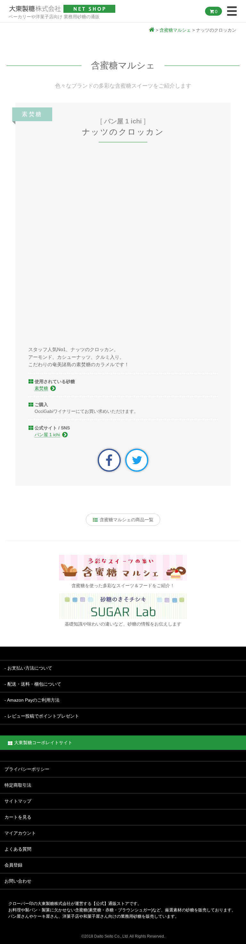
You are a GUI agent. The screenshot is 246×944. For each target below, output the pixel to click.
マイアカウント (20, 833)
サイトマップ (17, 801)
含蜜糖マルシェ (175, 30)
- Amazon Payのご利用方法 (32, 700)
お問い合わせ (17, 881)
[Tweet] (136, 459)
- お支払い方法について (28, 668)
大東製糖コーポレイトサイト (43, 742)
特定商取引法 (17, 785)
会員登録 (13, 865)
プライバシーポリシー (26, 769)
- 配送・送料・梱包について (32, 684)
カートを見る (17, 817)
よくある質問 (17, 849)
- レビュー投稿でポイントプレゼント (41, 716)
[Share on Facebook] (109, 459)
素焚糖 (41, 388)
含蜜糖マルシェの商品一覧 (125, 519)
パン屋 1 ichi (47, 434)
